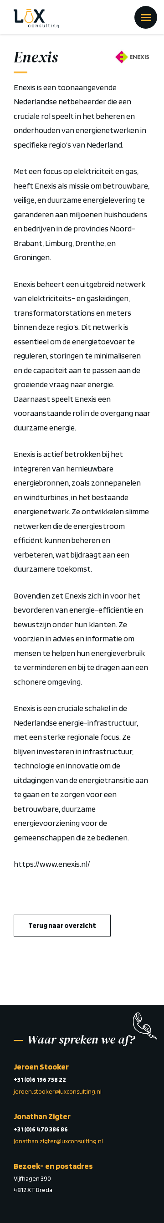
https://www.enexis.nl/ (52, 864)
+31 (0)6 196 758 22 (40, 1079)
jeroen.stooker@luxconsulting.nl (58, 1091)
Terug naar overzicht (62, 925)
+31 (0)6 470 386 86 (41, 1129)
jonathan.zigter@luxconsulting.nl (58, 1141)
